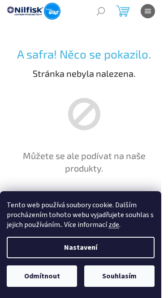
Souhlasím (119, 276)
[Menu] (148, 11)
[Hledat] (101, 11)
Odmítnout (42, 276)
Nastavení (80, 247)
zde (113, 225)
